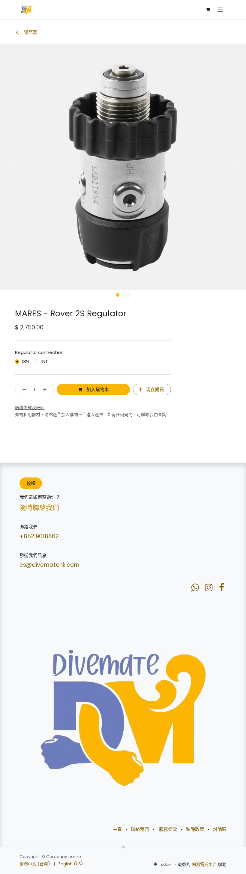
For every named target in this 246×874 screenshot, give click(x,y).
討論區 (219, 829)
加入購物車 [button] (97, 389)
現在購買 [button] (154, 389)
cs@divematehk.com (50, 565)
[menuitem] (35, 864)
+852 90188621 (40, 536)
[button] (12, 167)
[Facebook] (222, 587)
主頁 (117, 829)
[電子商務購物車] (208, 10)
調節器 (29, 32)
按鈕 (30, 483)
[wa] (195, 587)
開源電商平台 (204, 864)
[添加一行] (47, 389)
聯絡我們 (140, 829)
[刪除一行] (22, 389)
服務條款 (168, 829)
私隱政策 (195, 829)
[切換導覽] (220, 9)
